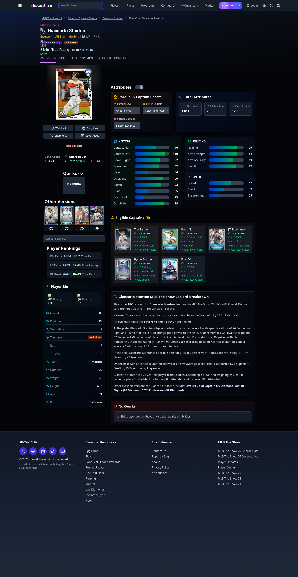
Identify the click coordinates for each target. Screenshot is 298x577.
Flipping (91, 478)
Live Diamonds (95, 489)
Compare (121, 58)
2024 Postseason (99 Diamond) (163, 390)
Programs (147, 5)
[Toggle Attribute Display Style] (139, 87)
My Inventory (189, 5)
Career (105, 58)
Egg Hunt (92, 451)
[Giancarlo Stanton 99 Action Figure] (82, 215)
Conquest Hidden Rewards (103, 462)
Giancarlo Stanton (112, 18)
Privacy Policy (160, 467)
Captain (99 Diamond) (219, 386)
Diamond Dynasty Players (82, 18)
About (156, 462)
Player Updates (228, 462)
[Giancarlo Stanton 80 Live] (51, 215)
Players (115, 5)
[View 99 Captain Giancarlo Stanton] (66, 228)
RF (83, 36)
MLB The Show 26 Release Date (238, 451)
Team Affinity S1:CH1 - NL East (86, 161)
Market (209, 5)
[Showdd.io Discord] (278, 5)
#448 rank (150, 322)
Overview (48, 58)
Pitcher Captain (126, 118)
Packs (130, 5)
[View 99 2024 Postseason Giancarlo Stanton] (97, 228)
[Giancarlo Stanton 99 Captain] (66, 215)
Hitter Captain (154, 103)
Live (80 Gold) (195, 386)
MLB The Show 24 (52, 18)
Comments (88, 58)
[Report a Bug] (264, 5)
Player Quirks (227, 467)
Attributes (68, 58)
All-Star (60, 36)
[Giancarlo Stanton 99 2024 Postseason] (97, 215)
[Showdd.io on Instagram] (43, 451)
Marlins (73, 36)
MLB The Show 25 (229, 473)
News (89, 500)
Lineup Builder (95, 473)
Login (254, 5)
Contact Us (159, 451)
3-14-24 (49, 161)
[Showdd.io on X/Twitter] (271, 5)
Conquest (167, 5)
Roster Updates (96, 467)
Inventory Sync (95, 495)
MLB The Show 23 (229, 484)
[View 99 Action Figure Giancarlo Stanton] (82, 228)
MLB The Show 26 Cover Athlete (238, 456)
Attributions (159, 473)
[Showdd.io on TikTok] (53, 451)
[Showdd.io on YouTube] (62, 451)
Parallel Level (124, 103)
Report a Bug (160, 456)
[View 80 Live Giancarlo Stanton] (51, 228)
